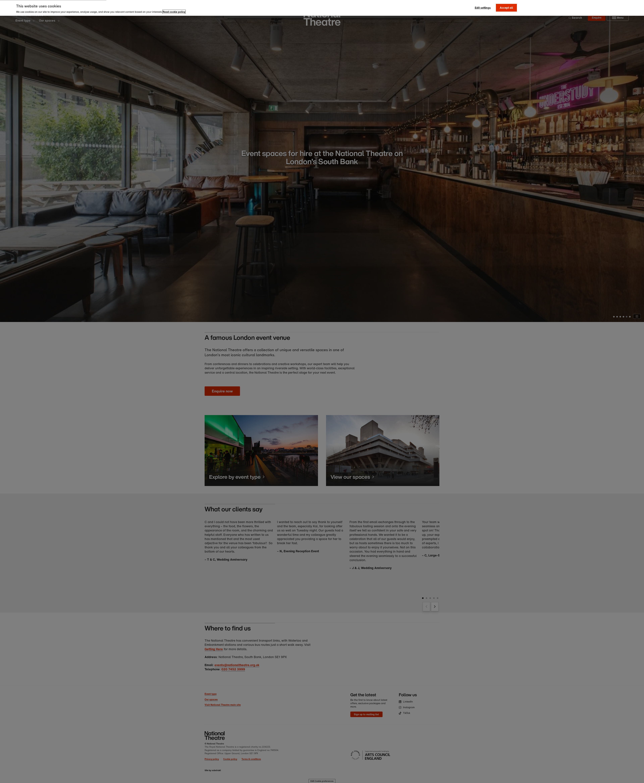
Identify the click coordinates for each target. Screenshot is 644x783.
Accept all (506, 8)
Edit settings (483, 8)
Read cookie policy (174, 12)
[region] (322, 8)
